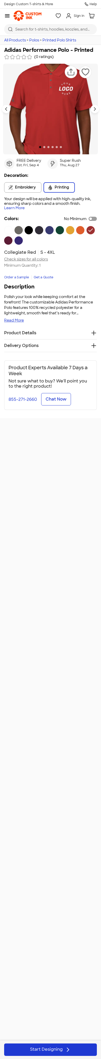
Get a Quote (44, 277)
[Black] (29, 230)
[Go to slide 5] (57, 147)
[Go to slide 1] (40, 147)
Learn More (14, 208)
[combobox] (50, 29)
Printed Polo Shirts (59, 40)
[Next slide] (95, 109)
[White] (8, 230)
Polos (34, 40)
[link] (27, 16)
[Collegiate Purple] (19, 240)
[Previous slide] (6, 109)
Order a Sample (16, 277)
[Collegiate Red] (90, 230)
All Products (15, 40)
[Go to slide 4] (53, 147)
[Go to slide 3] (48, 147)
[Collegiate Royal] (49, 230)
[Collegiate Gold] (70, 230)
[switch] (92, 219)
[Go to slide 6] (61, 147)
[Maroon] (8, 240)
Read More (14, 320)
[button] (71, 72)
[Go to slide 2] (44, 147)
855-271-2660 (23, 399)
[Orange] (80, 230)
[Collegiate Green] (60, 230)
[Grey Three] (19, 230)
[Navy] (39, 230)
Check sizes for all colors (26, 259)
